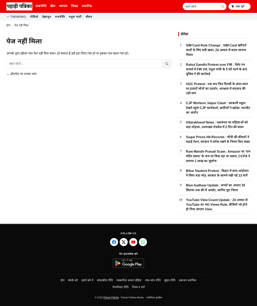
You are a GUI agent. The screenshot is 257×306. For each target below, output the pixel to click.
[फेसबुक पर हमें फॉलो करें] (114, 242)
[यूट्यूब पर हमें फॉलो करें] (133, 242)
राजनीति (41, 6)
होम (8, 25)
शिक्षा (74, 6)
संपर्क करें (73, 280)
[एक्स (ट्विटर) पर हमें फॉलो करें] (124, 242)
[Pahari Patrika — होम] (19, 6)
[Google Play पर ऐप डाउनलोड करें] (128, 263)
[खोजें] (222, 6)
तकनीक (87, 6)
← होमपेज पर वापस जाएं (21, 74)
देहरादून (46, 16)
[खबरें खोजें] (167, 64)
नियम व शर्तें (138, 287)
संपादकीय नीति (105, 280)
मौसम (89, 16)
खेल (52, 6)
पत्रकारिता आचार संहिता (129, 280)
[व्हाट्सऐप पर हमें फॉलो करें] (143, 242)
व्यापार (63, 6)
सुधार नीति (169, 280)
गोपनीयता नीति (120, 287)
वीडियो (34, 16)
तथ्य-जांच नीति (153, 280)
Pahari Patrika (111, 297)
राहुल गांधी (75, 16)
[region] (140, 16)
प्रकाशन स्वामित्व (187, 280)
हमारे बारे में (87, 280)
